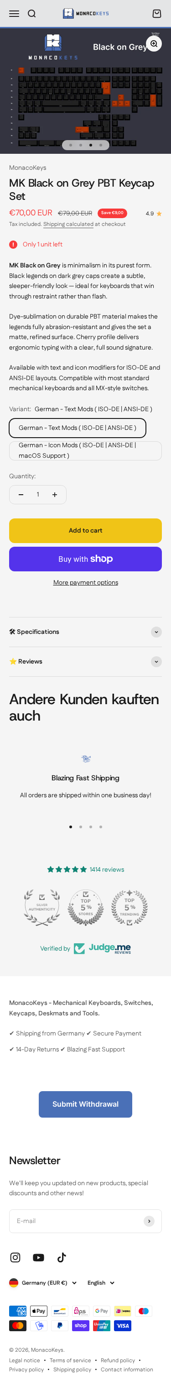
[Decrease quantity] (21, 495)
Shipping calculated (68, 224)
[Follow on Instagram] (15, 1257)
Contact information (127, 1370)
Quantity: (22, 476)
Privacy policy (26, 1370)
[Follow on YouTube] (38, 1257)
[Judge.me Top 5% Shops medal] (85, 907)
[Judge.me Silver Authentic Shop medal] (42, 907)
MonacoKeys (27, 168)
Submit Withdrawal (85, 1103)
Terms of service (70, 1361)
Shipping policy (72, 1370)
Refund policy (118, 1361)
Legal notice (24, 1361)
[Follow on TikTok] (62, 1257)
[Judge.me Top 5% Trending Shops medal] (129, 907)
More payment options (85, 582)
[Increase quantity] (54, 495)
